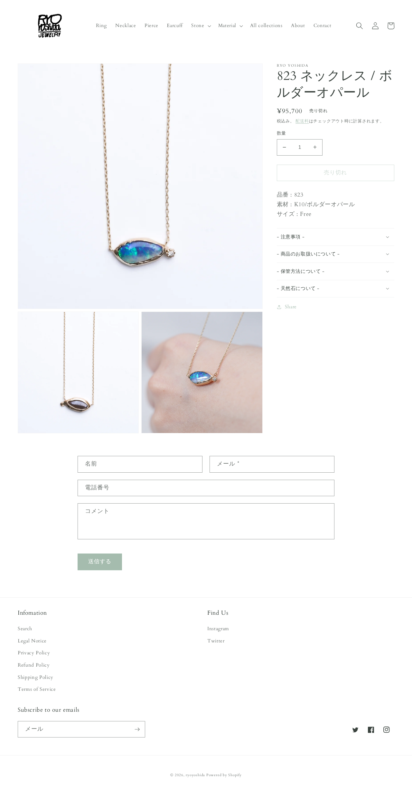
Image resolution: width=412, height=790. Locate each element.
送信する (99, 561)
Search (25, 628)
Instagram (218, 628)
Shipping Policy (35, 677)
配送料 (302, 121)
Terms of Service (37, 689)
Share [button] (291, 306)
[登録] (137, 729)
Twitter (216, 641)
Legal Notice (32, 641)
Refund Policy (34, 665)
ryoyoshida (195, 775)
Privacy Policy (34, 653)
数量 (281, 133)
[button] (200, 25)
